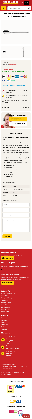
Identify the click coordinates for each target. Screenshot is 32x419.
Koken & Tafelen (5, 296)
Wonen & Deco (5, 305)
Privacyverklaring (7, 369)
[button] (7, 258)
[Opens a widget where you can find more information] (26, 416)
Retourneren (4, 324)
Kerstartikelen (5, 311)
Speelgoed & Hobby (6, 298)
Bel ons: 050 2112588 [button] (18, 124)
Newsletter (4, 320)
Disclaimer (24, 366)
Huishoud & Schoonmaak (8, 293)
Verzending (4, 329)
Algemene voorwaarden (8, 364)
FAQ (2, 318)
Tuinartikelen (4, 300)
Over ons (3, 322)
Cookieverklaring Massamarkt (11, 366)
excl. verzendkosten (13, 64)
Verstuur (7, 236)
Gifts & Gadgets (5, 309)
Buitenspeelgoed (5, 307)
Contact (3, 327)
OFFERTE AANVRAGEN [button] (18, 119)
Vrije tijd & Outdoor (6, 302)
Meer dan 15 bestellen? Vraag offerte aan (13, 85)
